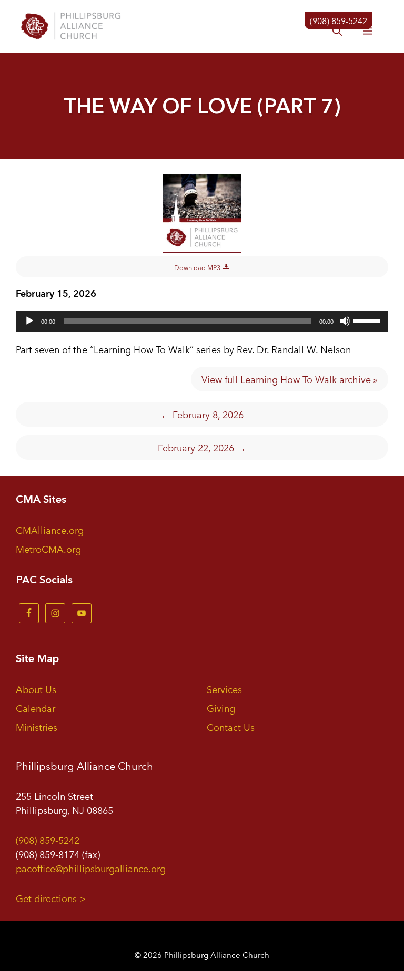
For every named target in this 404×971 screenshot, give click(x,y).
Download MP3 (198, 267)
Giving (221, 708)
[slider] (368, 320)
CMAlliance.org (50, 529)
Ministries (36, 727)
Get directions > (51, 898)
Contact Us (231, 727)
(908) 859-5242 (47, 839)
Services (224, 689)
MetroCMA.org (48, 548)
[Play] (29, 321)
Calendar (35, 708)
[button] (337, 31)
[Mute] (345, 321)
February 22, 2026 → (202, 447)
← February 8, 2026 (202, 414)
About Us (36, 689)
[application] (202, 321)
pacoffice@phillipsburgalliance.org (91, 868)
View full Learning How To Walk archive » (289, 379)
